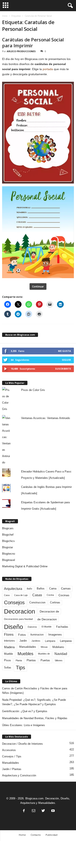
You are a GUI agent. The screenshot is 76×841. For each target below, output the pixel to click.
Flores (9, 634)
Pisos (7, 660)
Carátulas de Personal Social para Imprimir (33, 42)
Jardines (35, 641)
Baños (41, 588)
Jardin (23, 640)
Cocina (50, 595)
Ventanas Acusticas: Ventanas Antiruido (45, 418)
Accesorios (9, 750)
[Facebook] (24, 811)
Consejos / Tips (11, 756)
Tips (20, 667)
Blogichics (8, 541)
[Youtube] (52, 811)
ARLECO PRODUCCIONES (21, 51)
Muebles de (44, 653)
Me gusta (64, 350)
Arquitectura (13, 589)
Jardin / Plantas (11, 769)
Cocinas (63, 595)
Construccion (37, 602)
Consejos (14, 602)
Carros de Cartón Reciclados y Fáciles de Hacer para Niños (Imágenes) (34, 690)
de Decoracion (47, 619)
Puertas (45, 660)
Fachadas (62, 626)
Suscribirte (63, 368)
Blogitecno (8, 553)
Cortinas (55, 602)
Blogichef (8, 534)
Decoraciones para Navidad (18, 619)
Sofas (7, 667)
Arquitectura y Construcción (19, 775)
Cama (52, 588)
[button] (69, 5)
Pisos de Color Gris (33, 390)
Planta (19, 660)
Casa (7, 595)
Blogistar (7, 547)
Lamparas (66, 640)
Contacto (36, 834)
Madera (9, 647)
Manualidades (27, 646)
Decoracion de (49, 611)
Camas (66, 588)
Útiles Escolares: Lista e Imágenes (23, 725)
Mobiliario (58, 647)
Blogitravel (8, 560)
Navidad (60, 654)
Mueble (8, 653)
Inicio (4, 15)
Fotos (22, 634)
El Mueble (47, 626)
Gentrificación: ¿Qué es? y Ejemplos (24, 711)
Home (22, 834)
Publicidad (51, 834)
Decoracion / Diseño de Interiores (22, 743)
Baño (29, 588)
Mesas (44, 647)
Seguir (66, 359)
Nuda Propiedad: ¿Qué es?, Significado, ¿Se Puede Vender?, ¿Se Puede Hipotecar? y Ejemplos (34, 702)
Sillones (58, 660)
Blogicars (8, 528)
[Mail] (33, 811)
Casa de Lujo (21, 595)
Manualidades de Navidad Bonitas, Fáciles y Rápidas (34, 718)
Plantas (31, 660)
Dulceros (32, 627)
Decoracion (19, 611)
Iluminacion (37, 634)
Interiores (9, 640)
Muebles (25, 653)
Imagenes (55, 634)
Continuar (38, 286)
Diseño (13, 626)
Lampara (50, 641)
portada (48, 69)
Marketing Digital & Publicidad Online (25, 566)
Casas (37, 595)
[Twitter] (43, 811)
